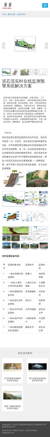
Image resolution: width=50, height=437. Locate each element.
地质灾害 (21, 14)
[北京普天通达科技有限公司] (7, 5)
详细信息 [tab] (8, 132)
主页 (4, 14)
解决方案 (11, 14)
